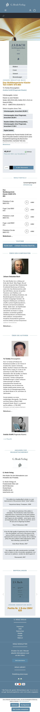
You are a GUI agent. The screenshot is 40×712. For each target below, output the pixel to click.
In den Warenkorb (22, 167)
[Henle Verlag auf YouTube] (18, 695)
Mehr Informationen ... (24, 701)
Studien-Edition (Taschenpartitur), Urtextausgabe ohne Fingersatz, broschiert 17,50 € (16, 124)
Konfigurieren (25, 705)
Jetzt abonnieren (20, 660)
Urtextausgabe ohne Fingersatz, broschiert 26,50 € (15, 116)
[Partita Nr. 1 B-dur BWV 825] (20, 590)
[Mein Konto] (30, 10)
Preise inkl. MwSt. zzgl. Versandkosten (14, 154)
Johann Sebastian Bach (20, 605)
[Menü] (5, 10)
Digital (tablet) (8, 130)
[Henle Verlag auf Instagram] (20, 695)
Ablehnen (15, 705)
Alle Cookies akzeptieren (20, 709)
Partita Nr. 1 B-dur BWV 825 (20, 609)
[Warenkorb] (34, 10)
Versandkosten (33, 690)
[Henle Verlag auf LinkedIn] (21, 695)
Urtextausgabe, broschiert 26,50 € (16, 111)
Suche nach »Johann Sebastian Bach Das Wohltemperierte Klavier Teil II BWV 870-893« (20, 246)
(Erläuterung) (27, 185)
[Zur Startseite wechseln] (20, 4)
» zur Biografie (7, 439)
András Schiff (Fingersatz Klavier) (15, 90)
